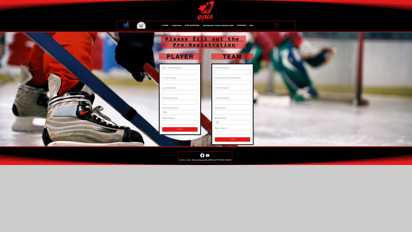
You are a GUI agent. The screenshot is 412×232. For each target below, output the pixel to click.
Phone (220, 118)
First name (169, 78)
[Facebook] (202, 155)
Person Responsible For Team (228, 78)
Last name (169, 88)
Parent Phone (170, 108)
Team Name (222, 68)
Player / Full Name (171, 68)
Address (168, 118)
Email (220, 108)
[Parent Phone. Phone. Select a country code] (166, 112)
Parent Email (169, 98)
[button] (277, 25)
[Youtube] (207, 155)
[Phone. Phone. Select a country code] (218, 122)
